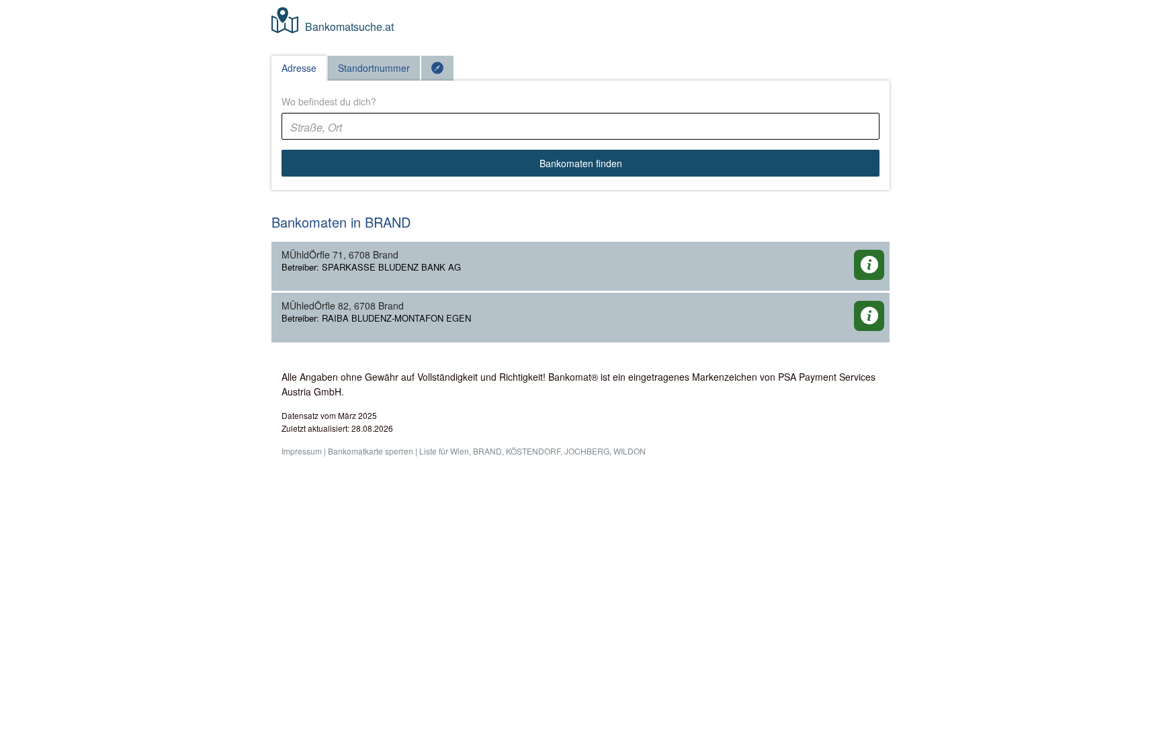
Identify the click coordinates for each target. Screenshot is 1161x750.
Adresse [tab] (299, 68)
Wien (459, 451)
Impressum (302, 451)
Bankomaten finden (581, 163)
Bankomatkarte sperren (370, 451)
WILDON (629, 451)
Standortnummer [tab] (374, 68)
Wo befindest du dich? (329, 101)
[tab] (437, 68)
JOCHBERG (586, 451)
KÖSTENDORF (533, 451)
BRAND (487, 451)
